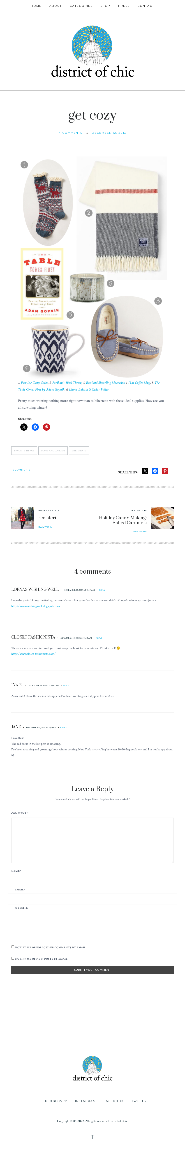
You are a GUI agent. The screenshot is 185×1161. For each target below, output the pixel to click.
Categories (81, 5)
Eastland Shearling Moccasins (105, 382)
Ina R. (17, 685)
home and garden (53, 450)
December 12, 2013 (109, 132)
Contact (145, 5)
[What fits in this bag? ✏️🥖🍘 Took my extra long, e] (138, 1012)
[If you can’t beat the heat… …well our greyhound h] (15, 1029)
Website (21, 908)
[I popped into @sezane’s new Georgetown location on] (77, 1012)
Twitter (139, 1101)
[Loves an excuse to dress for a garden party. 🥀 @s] (169, 1012)
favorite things (24, 450)
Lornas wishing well (35, 589)
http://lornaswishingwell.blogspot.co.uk (35, 606)
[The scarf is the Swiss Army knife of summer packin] (169, 1029)
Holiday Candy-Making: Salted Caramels (123, 520)
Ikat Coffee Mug (139, 382)
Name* (16, 871)
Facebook (114, 1101)
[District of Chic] (92, 50)
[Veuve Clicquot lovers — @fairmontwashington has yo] (15, 1012)
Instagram (85, 1101)
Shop (105, 5)
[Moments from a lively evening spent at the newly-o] (46, 1029)
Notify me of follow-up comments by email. (51, 947)
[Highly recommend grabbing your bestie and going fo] (46, 1012)
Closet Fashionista (33, 637)
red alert (47, 518)
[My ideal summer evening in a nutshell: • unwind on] (107, 1012)
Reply (102, 590)
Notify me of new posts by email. (41, 959)
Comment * (20, 813)
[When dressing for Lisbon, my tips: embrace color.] (107, 1029)
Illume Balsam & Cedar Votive (89, 389)
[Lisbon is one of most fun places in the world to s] (138, 1029)
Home (36, 5)
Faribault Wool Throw (66, 382)
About (55, 5)
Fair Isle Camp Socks (34, 382)
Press (124, 5)
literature (79, 450)
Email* (20, 889)
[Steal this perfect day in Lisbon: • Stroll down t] (77, 1029)
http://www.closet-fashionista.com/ (33, 654)
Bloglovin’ (56, 1101)
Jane (16, 727)
